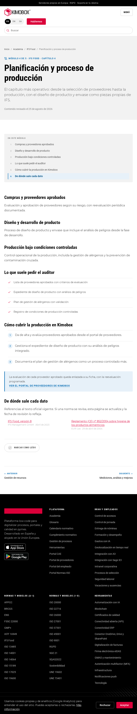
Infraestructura (103, 670)
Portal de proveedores (61, 560)
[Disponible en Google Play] (16, 556)
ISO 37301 (55, 627)
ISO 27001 (55, 621)
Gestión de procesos (60, 541)
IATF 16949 (10, 634)
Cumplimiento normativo (63, 534)
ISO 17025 (10, 672)
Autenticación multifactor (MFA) (112, 663)
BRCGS (8, 608)
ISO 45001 (55, 634)
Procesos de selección (107, 572)
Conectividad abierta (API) (109, 621)
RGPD (52, 646)
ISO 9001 (54, 640)
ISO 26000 (55, 615)
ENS (6, 615)
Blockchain (101, 608)
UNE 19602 (55, 672)
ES (7, 21)
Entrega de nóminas (106, 528)
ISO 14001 (10, 653)
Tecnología (101, 682)
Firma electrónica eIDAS (108, 651)
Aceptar (124, 705)
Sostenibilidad (57, 665)
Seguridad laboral (104, 579)
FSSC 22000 (11, 621)
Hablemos (36, 21)
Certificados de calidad (107, 615)
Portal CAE (55, 553)
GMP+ (7, 627)
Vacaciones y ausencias (108, 585)
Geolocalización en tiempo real (111, 547)
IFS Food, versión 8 (20, 421)
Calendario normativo (61, 528)
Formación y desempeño (108, 534)
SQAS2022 (55, 659)
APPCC (8, 602)
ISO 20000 (55, 602)
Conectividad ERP (104, 627)
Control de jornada (105, 522)
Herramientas (57, 547)
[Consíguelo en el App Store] (15, 547)
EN (14, 21)
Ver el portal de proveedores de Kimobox (39, 385)
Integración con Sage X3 (108, 560)
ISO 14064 (10, 659)
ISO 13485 (10, 646)
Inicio (6, 49)
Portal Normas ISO (59, 572)
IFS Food (31, 49)
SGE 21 (53, 653)
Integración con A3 (105, 553)
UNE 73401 (55, 678)
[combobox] (68, 30)
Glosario (54, 522)
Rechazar (105, 705)
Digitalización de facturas (109, 644)
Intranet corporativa (106, 566)
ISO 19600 (10, 678)
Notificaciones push (106, 676)
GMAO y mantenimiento (108, 657)
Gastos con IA (102, 541)
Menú (127, 12)
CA (20, 21)
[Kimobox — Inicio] (17, 12)
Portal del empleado (60, 566)
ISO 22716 (55, 608)
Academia (18, 49)
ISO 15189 (10, 665)
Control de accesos (105, 515)
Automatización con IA (107, 602)
